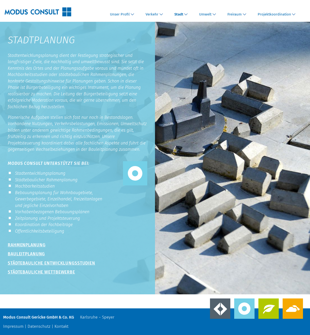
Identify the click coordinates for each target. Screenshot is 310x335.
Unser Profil (120, 14)
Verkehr (152, 14)
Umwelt (205, 14)
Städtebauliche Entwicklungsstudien (51, 263)
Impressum (13, 326)
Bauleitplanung (26, 254)
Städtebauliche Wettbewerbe (41, 272)
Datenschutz (39, 326)
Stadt (178, 14)
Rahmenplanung (26, 245)
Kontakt (61, 326)
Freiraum (234, 14)
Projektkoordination (274, 14)
